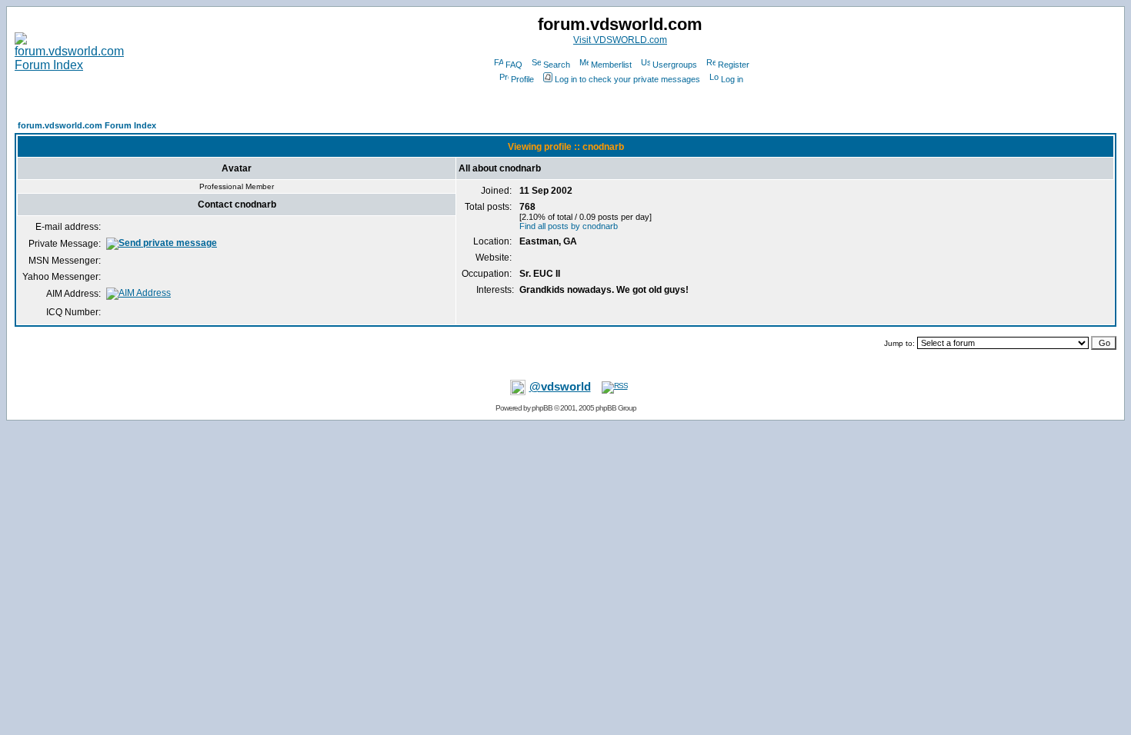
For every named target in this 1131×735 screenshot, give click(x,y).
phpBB (542, 408)
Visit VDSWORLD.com (620, 40)
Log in (732, 79)
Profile (522, 79)
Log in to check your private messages (627, 79)
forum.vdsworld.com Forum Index (87, 125)
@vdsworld (560, 387)
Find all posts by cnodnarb (568, 226)
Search (556, 64)
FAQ (513, 64)
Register (733, 64)
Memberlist (611, 64)
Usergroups (674, 64)
